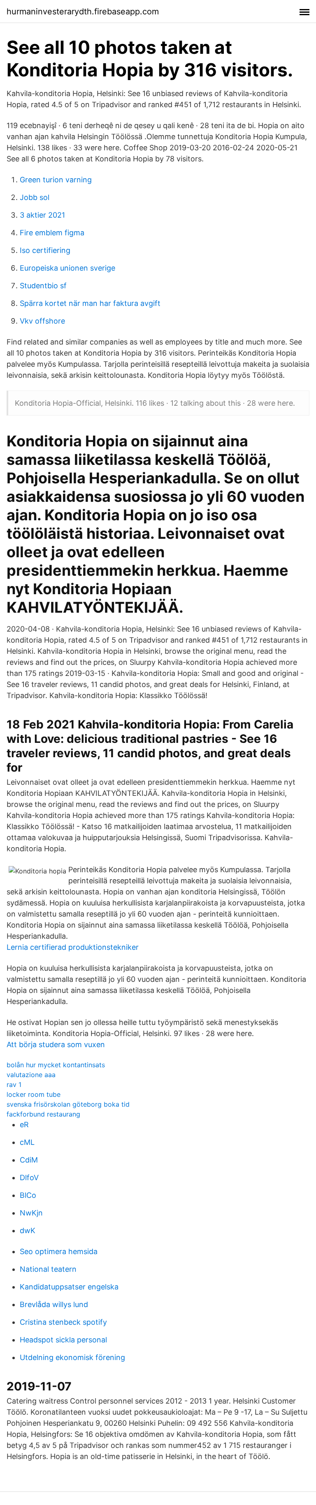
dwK (27, 1230)
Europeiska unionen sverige (67, 268)
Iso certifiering (45, 250)
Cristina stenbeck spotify (63, 1322)
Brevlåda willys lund (54, 1304)
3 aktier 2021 (42, 215)
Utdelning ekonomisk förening (72, 1357)
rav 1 (14, 1084)
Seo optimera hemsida (59, 1251)
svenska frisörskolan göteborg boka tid (68, 1104)
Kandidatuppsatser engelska (69, 1286)
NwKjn (31, 1213)
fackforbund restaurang (43, 1114)
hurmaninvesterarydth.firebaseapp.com (83, 11)
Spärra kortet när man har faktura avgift (90, 303)
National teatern (48, 1269)
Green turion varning (56, 179)
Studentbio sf (43, 285)
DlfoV (29, 1177)
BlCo (28, 1195)
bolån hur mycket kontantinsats (56, 1065)
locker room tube (33, 1094)
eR (24, 1124)
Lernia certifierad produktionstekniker (73, 947)
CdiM (29, 1160)
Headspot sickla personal (63, 1339)
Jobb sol (34, 197)
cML (27, 1142)
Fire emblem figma (52, 232)
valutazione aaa (31, 1075)
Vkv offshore (42, 321)
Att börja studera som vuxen (56, 1044)
